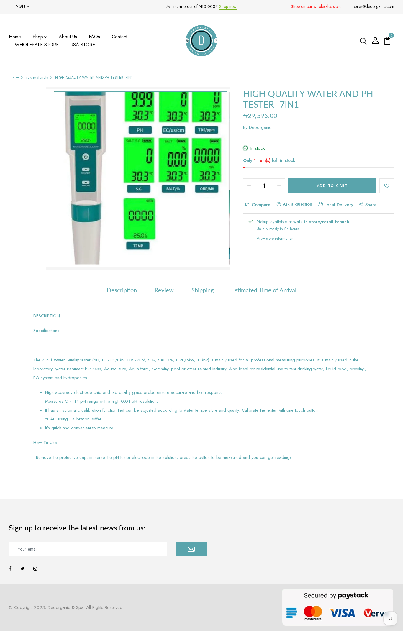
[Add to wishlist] (386, 185)
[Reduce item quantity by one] (249, 186)
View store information (275, 238)
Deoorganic (260, 127)
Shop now (228, 6)
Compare (261, 204)
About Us (68, 36)
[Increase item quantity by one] (279, 186)
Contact (119, 36)
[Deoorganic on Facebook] (10, 568)
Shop (38, 36)
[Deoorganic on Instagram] (35, 568)
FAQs (94, 36)
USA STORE (83, 44)
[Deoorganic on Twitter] (22, 568)
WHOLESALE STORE (37, 44)
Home (15, 36)
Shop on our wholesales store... (317, 6)
